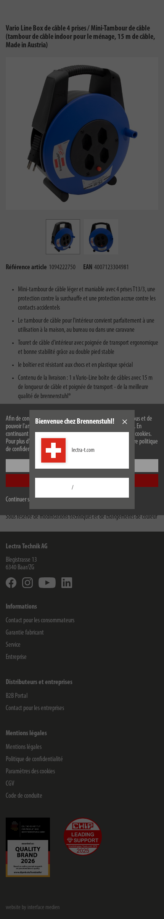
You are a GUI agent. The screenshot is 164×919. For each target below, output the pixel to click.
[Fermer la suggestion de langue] (125, 422)
